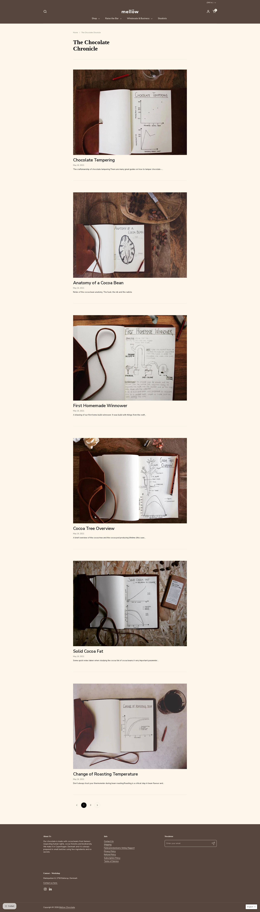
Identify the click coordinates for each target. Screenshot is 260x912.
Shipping (107, 844)
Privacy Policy (110, 851)
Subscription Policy (112, 858)
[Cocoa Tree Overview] (130, 480)
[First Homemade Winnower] (130, 358)
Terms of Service (111, 861)
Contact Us (109, 841)
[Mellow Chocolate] (130, 11)
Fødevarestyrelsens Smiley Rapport (119, 848)
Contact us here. (50, 883)
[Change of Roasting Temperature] (130, 726)
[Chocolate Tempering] (130, 112)
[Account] (208, 11)
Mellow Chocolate (67, 907)
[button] (45, 11)
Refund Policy (110, 854)
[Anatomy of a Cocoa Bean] (130, 235)
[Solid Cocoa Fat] (130, 603)
